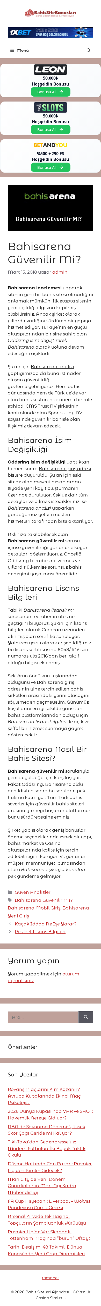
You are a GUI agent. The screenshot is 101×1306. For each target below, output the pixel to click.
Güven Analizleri (33, 892)
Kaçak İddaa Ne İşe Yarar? (46, 923)
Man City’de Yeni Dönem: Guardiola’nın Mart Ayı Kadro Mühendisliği (42, 1186)
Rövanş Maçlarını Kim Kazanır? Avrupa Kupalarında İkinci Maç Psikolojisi (44, 1096)
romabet (50, 1277)
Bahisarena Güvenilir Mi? (44, 900)
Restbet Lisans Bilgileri (40, 931)
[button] (89, 50)
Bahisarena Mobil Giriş (34, 908)
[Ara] (85, 1017)
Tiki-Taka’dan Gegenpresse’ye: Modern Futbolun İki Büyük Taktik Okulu (46, 1148)
